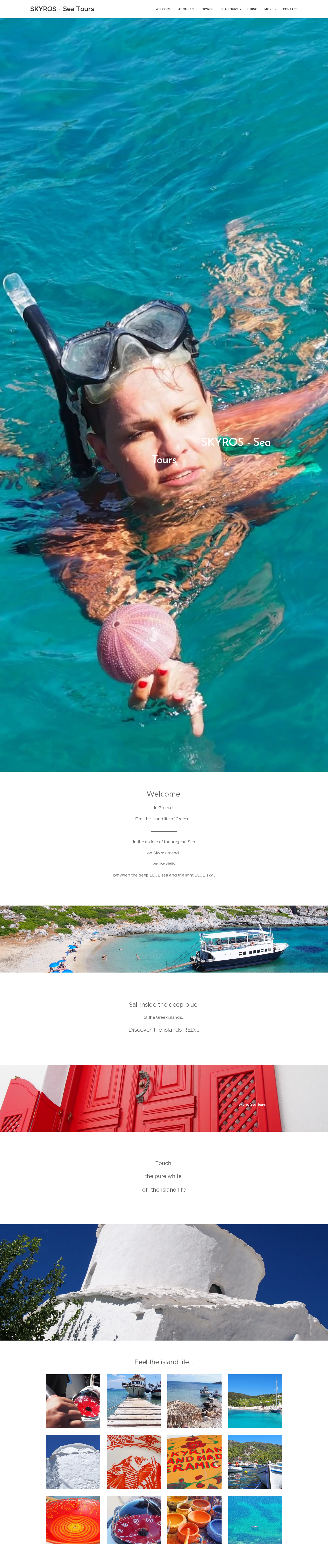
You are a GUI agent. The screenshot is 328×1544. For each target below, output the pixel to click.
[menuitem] (164, 9)
